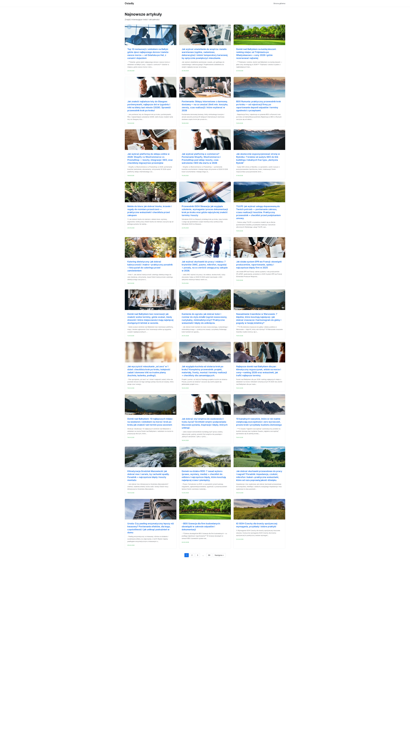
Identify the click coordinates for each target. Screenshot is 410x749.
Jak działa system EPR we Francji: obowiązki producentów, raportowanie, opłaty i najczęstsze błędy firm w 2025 (259, 264)
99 (209, 555)
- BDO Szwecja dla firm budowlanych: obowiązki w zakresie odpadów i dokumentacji (201, 526)
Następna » (219, 555)
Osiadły (129, 3)
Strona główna (279, 3)
